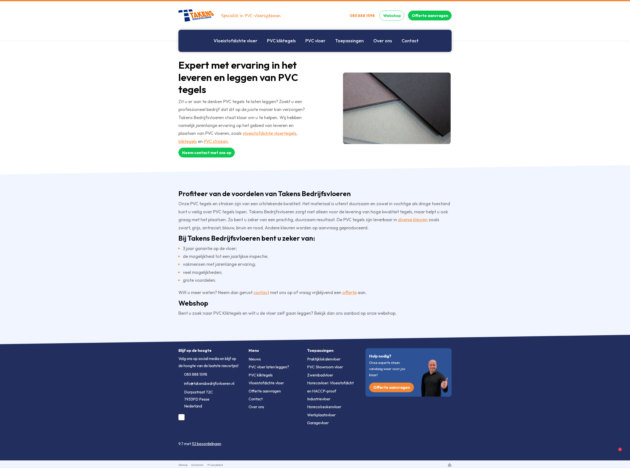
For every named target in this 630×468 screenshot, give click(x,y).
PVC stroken (216, 141)
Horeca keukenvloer (324, 406)
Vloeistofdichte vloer (266, 382)
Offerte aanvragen (430, 15)
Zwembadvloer (320, 375)
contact (261, 292)
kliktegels (187, 141)
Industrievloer (319, 398)
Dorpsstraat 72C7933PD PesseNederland (198, 399)
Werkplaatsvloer (321, 414)
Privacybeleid (215, 465)
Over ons (256, 406)
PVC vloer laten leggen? (269, 366)
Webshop (392, 15)
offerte (349, 292)
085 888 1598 (195, 374)
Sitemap (183, 465)
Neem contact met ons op (206, 152)
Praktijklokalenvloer (324, 359)
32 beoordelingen (206, 443)
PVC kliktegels (261, 375)
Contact (256, 398)
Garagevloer (318, 422)
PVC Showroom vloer (325, 366)
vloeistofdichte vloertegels (269, 133)
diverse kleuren (413, 219)
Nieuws (255, 359)
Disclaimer (197, 465)
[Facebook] (181, 417)
